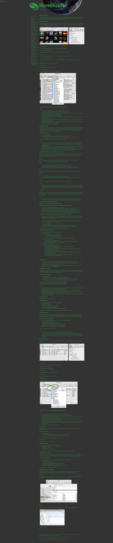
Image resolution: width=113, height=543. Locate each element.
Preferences (34, 34)
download (45, 9)
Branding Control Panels (34, 46)
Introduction (34, 23)
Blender (47, 156)
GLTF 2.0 (56, 155)
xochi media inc (48, 534)
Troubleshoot (34, 64)
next (40, 527)
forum (54, 9)
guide (57, 9)
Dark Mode (4, 1)
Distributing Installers (34, 55)
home (41, 9)
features (50, 9)
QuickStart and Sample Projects (34, 58)
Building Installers (33, 52)
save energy (67, 539)
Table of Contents (33, 21)
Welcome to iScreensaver (34, 26)
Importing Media (33, 40)
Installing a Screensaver (34, 62)
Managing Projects (33, 37)
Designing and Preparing (34, 32)
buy (65, 9)
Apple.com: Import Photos (56, 232)
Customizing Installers (34, 49)
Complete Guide (33, 18)
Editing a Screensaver (34, 43)
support (61, 9)
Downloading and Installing (34, 29)
